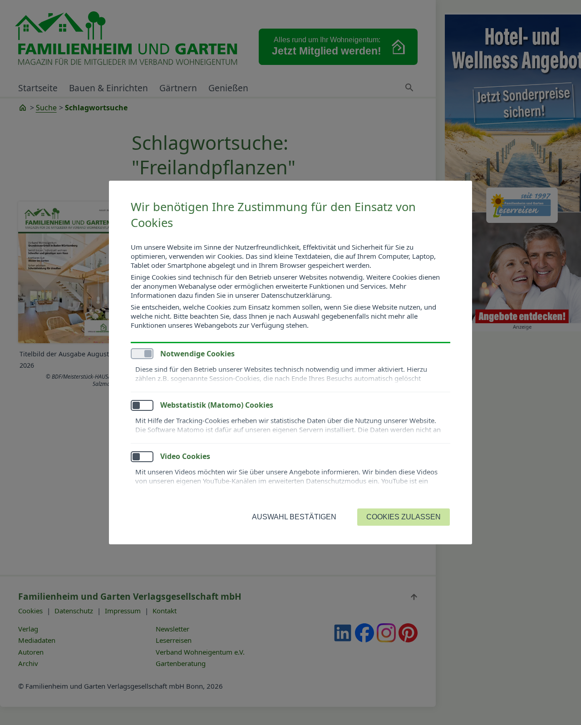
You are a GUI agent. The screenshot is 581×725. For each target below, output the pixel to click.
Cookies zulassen (403, 517)
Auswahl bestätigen (294, 517)
